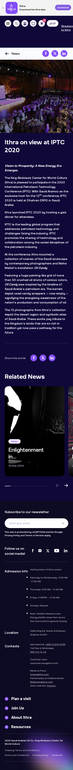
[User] (25, 23)
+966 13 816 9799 (55, 644)
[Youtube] (56, 551)
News (16, 53)
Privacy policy (40, 755)
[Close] (3, 8)
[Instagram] (40, 551)
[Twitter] (47, 551)
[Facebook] (33, 551)
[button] (57, 486)
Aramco (51, 686)
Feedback (57, 755)
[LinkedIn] (65, 551)
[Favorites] (33, 23)
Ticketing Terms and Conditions (22, 750)
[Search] (16, 23)
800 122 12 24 (38, 652)
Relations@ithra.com (41, 682)
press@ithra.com (39, 674)
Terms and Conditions (17, 755)
